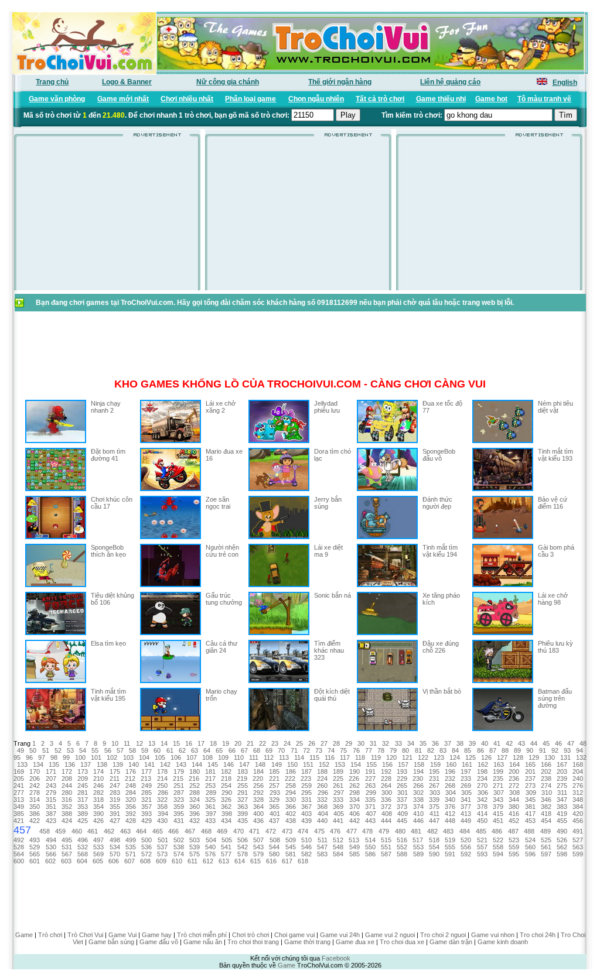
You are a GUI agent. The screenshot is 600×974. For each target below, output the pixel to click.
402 (290, 813)
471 (254, 831)
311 (562, 792)
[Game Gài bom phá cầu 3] (502, 584)
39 (472, 743)
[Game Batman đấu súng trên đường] (502, 728)
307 (498, 792)
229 (402, 778)
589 (418, 854)
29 (348, 743)
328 (258, 799)
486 (497, 831)
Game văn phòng (57, 99)
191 (370, 771)
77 (368, 750)
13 (151, 743)
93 (567, 750)
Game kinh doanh (503, 941)
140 (133, 764)
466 (173, 831)
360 (194, 806)
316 (67, 799)
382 (546, 806)
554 (434, 846)
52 (58, 750)
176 (130, 771)
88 (505, 750)
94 (579, 750)
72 (306, 750)
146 (228, 764)
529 (34, 846)
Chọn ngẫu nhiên (316, 99)
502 (178, 839)
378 (482, 806)
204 (577, 771)
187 (306, 771)
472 (270, 831)
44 (533, 743)
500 (146, 839)
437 (274, 820)
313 (18, 799)
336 (386, 799)
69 (268, 750)
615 (255, 861)
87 (492, 750)
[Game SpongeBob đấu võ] (387, 488)
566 (51, 854)
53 (70, 750)
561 (546, 846)
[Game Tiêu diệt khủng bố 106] (55, 632)
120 (391, 757)
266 (418, 785)
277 (18, 792)
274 (546, 785)
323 (178, 799)
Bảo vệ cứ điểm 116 (552, 503)
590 (434, 854)
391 (115, 813)
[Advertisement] (107, 216)
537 (162, 846)
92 (554, 750)
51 (45, 750)
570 (115, 854)
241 (18, 785)
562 (562, 846)
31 (373, 743)
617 (287, 861)
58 (132, 750)
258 (290, 785)
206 (34, 778)
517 (417, 839)
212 (130, 778)
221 (274, 778)
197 (466, 771)
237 (530, 778)
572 (146, 854)
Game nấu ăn (202, 941)
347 (562, 799)
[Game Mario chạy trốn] (170, 728)
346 (546, 799)
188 (322, 771)
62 (182, 750)
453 (530, 820)
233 (466, 778)
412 (450, 813)
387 (51, 813)
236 (514, 778)
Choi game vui (294, 934)
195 (434, 771)
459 (60, 831)
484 (464, 831)
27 (324, 743)
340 (450, 799)
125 (470, 757)
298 (354, 792)
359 (178, 806)
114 (299, 757)
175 (115, 771)
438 (290, 820)
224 (322, 778)
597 (546, 854)
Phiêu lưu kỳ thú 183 (555, 647)
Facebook (336, 958)
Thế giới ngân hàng (339, 82)
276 (577, 785)
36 (435, 743)
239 (562, 778)
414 (482, 813)
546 (306, 846)
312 (577, 792)
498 (115, 839)
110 (239, 757)
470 (238, 831)
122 (423, 757)
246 (98, 785)
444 (386, 820)
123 (439, 757)
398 (226, 813)
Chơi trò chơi (250, 934)
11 (127, 743)
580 (274, 854)
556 (466, 846)
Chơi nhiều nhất (187, 99)
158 (419, 764)
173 (82, 771)
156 (387, 764)
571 (130, 854)
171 (51, 771)
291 (242, 792)
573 (162, 854)
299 (371, 792)
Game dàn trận (450, 941)
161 (467, 764)
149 (276, 764)
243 (51, 785)
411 (434, 813)
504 (211, 839)
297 (338, 792)
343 (498, 799)
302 (418, 792)
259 (306, 785)
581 (290, 854)
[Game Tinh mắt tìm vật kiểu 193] (502, 488)
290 (226, 792)
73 (318, 750)
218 (226, 778)
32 (385, 743)
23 (274, 743)
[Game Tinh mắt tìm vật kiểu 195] (55, 728)
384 (577, 806)
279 (51, 792)
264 (386, 785)
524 (530, 839)
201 (530, 771)
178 (162, 771)
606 (113, 861)
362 (226, 806)
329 (274, 799)
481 (416, 831)
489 (545, 831)
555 (450, 846)
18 (213, 743)
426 (98, 820)
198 (482, 771)
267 (434, 785)
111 (253, 757)
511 (323, 839)
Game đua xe (355, 941)
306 (483, 792)
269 (466, 785)
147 (244, 764)
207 (51, 778)
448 (450, 820)
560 (530, 846)
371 (370, 806)
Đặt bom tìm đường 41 (108, 455)
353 (82, 806)
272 (514, 785)
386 (34, 813)
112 (269, 757)
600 (18, 861)
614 (239, 861)
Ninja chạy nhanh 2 (106, 407)
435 (242, 820)
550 (370, 846)
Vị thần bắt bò (441, 691)
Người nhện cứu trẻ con (222, 551)
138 (102, 764)
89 (517, 750)
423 (51, 820)
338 (418, 799)
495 (67, 839)
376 (450, 806)
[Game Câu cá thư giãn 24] (170, 680)
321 (146, 799)
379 (498, 806)
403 (306, 813)
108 (207, 757)
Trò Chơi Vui (85, 934)
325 (210, 799)
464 (141, 831)
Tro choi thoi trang (253, 941)
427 (115, 820)
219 (242, 778)
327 (242, 799)
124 (454, 757)
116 (330, 757)
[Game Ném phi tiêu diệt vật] (502, 440)
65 (219, 750)
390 (98, 813)
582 (306, 854)
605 (98, 861)
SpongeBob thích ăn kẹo (108, 551)
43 (521, 743)
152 (324, 764)
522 (498, 839)
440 (322, 820)
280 (67, 792)
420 (577, 813)
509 (290, 839)
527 (577, 839)
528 (18, 846)
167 (562, 764)
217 (210, 778)
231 (434, 778)
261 (338, 785)
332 (322, 799)
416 (514, 813)
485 (481, 831)
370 (354, 806)
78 (380, 750)
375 (434, 806)
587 (386, 854)
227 (370, 778)
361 (210, 806)
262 (354, 785)
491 (577, 831)
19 (225, 743)
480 (400, 831)
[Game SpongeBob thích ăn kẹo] (55, 584)
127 (502, 757)
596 (530, 854)
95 (17, 757)
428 (130, 820)
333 (338, 799)
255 (242, 785)
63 (194, 750)
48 (583, 743)
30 (360, 743)
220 (258, 778)
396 (194, 813)
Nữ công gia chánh (227, 82)
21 (250, 743)
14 (164, 743)
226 (354, 778)
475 (319, 831)
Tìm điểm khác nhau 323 (329, 650)
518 (434, 839)
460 (76, 831)
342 (482, 799)
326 (226, 799)
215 (178, 778)
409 (402, 813)
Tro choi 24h (537, 934)
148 (260, 764)
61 (169, 750)
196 (450, 771)
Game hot (491, 99)
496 (82, 839)
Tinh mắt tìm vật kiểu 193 (555, 455)
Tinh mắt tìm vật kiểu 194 (440, 551)
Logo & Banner (127, 82)
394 (163, 813)
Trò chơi (50, 934)
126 (486, 757)
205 (18, 778)
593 (482, 854)
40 (484, 743)
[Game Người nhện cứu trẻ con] (170, 584)
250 (162, 785)
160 (451, 764)
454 (546, 820)
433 (210, 820)
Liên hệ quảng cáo (450, 82)
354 (98, 806)
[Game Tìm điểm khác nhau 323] (278, 680)
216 (194, 778)
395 (178, 813)
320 (130, 799)
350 (34, 806)
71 (294, 750)
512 (338, 839)
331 (306, 799)
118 (360, 757)
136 (69, 764)
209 (82, 778)
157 (403, 764)
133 (22, 764)
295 (306, 792)
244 (67, 785)
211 (115, 778)
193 (402, 771)
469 (222, 831)
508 (275, 839)
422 (34, 820)
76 (356, 750)
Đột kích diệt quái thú (332, 695)
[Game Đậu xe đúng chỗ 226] (387, 680)
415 (498, 813)
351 (51, 806)
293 (275, 792)
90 (529, 750)
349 (18, 806)
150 (292, 764)
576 (210, 854)
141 (149, 764)
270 (482, 785)
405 (338, 813)
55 (94, 750)
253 (210, 785)
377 (466, 806)
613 (224, 861)
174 (98, 771)
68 (256, 750)
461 (92, 831)
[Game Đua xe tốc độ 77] (387, 440)
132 (581, 757)
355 (115, 806)
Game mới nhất (123, 99)
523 (514, 839)
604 (82, 861)
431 (178, 820)
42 (509, 743)
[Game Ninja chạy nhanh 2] (55, 440)
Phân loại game (250, 99)
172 (67, 771)
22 (262, 743)
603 (66, 861)
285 (146, 792)
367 (306, 806)
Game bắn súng (111, 941)
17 (200, 743)
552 (402, 846)
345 (530, 799)
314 (34, 799)
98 (53, 757)
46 (558, 743)
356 (130, 806)
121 (407, 757)
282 (98, 792)
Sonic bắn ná (332, 595)
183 (242, 771)
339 (434, 799)
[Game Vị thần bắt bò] (387, 728)
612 (208, 861)
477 (351, 831)
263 (370, 785)
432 (194, 820)
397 (211, 813)
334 (354, 799)
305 (466, 792)
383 (562, 806)
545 (290, 846)
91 (542, 750)
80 (405, 750)
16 (188, 743)
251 (178, 785)
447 (434, 820)
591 (450, 854)
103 (128, 757)
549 (354, 846)
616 (271, 861)
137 (85, 764)
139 (117, 764)
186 (290, 771)
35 (423, 743)
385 (18, 813)
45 (546, 743)
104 (144, 757)
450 (482, 820)
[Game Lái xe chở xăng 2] (170, 440)
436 (258, 820)
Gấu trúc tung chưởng (224, 599)
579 (258, 854)
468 (206, 831)
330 (290, 799)
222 (290, 778)
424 (67, 820)
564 (18, 854)
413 (466, 813)
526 (562, 839)
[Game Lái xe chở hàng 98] (502, 632)
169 (18, 771)
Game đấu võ (158, 941)
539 (194, 846)
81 (418, 750)
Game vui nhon (492, 934)
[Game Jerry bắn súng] (278, 536)
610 (177, 861)
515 (386, 839)
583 (322, 854)
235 (498, 778)
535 (130, 846)
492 (18, 839)
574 (178, 854)
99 (66, 757)
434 (226, 820)
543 (258, 846)
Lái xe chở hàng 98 (553, 599)
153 (340, 764)
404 (323, 813)
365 (274, 806)
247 (115, 785)
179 (178, 771)
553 (418, 846)
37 (447, 743)
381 (530, 806)
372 (386, 806)
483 (448, 831)
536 (146, 846)
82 (430, 750)
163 (498, 764)
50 (32, 750)
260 (322, 785)
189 (338, 771)
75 (343, 750)
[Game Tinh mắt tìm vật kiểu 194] (387, 584)
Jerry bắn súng (328, 503)
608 (145, 861)
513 (354, 839)
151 (308, 764)
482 (432, 831)
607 (129, 861)
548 (338, 846)
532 (82, 846)
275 (562, 785)
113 (284, 757)
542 (242, 846)
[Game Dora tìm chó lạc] (278, 488)
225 (338, 778)
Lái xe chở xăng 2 (221, 407)
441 (338, 820)
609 (161, 861)
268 (450, 785)
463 (125, 831)
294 (290, 792)
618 (303, 861)
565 (34, 854)
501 (163, 839)
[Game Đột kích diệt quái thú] (278, 728)
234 (482, 778)
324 (194, 799)
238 (546, 778)
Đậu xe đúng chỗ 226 (440, 647)
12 (139, 743)
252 (194, 785)
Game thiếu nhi (441, 99)
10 (114, 743)
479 (384, 831)
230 (417, 778)
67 (244, 750)
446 (418, 820)
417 (530, 813)
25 (299, 743)
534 (115, 846)
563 (577, 846)
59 (144, 750)
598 (562, 854)
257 (274, 785)
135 (54, 764)
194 (418, 771)
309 (531, 792)
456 (577, 820)
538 (178, 846)
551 (386, 846)
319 (115, 799)
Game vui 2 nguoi (390, 934)
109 (223, 757)
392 (130, 813)
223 (306, 778)
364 (258, 806)
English (565, 82)
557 (482, 846)
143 (181, 764)
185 (274, 771)
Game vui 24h (340, 934)
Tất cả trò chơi (380, 99)
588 (402, 854)
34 (410, 743)
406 (354, 813)
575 (194, 854)
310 (546, 792)
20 (237, 743)
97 (41, 757)
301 (402, 792)
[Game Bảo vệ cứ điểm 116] (502, 536)
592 (466, 854)
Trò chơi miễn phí (202, 934)
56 (107, 750)
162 (483, 764)
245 (82, 785)
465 (157, 831)
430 (162, 820)
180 (194, 771)
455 (562, 820)
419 (562, 813)
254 (226, 785)
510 (306, 839)
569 (98, 854)
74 (331, 750)
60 (157, 750)
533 (98, 846)
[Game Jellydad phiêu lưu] (278, 440)
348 (577, 799)
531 (67, 846)
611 (192, 861)
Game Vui (122, 934)
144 (197, 764)
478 (367, 831)
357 (146, 806)
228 (386, 778)
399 (242, 813)
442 (354, 820)
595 (514, 854)
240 (577, 778)
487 (513, 831)
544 (274, 846)
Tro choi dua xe (402, 941)
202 (546, 771)
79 (393, 750)
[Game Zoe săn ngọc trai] (170, 536)
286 (163, 792)
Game (24, 934)
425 (82, 820)
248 (130, 785)
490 (562, 831)
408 (386, 813)
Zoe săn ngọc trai (218, 503)
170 (34, 771)
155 (371, 764)
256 (258, 785)
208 (67, 778)
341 (466, 799)
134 (38, 764)
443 (370, 820)
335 (370, 799)
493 (34, 839)
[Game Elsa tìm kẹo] (55, 680)
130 (549, 757)
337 (402, 799)
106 (176, 757)
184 (258, 771)
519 (450, 839)
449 (466, 820)
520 (466, 839)
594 (498, 854)
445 (402, 820)
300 (386, 792)
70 (281, 750)
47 (570, 743)
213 (146, 778)
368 (322, 806)
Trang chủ (52, 82)
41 (496, 743)
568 (82, 854)
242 (34, 785)
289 (211, 792)
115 (314, 757)
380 (514, 806)
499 (130, 839)
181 (210, 771)
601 (34, 861)
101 (96, 757)
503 (194, 839)
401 (275, 813)
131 (565, 757)
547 (322, 846)
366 (290, 806)
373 (402, 806)
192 (386, 771)
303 (434, 792)
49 (20, 750)
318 (98, 799)
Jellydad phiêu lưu (327, 407)
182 (226, 771)
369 (338, 806)
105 (160, 757)
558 (498, 846)
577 (226, 854)
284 (130, 792)
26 (311, 743)
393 (146, 813)
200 (514, 771)
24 (287, 743)
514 (370, 839)
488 (529, 831)
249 (146, 785)
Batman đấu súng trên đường (555, 698)
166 (546, 764)
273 (530, 785)
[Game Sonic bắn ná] (278, 632)
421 (18, 820)
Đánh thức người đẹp (437, 503)
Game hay (157, 934)
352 (67, 806)
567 (67, 854)
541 (226, 846)
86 (480, 750)
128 (518, 757)
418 (546, 813)
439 (306, 820)
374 (418, 806)
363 (242, 806)
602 (50, 861)
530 (51, 846)
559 (514, 846)
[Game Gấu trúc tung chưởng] (170, 632)
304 (450, 792)
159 (435, 764)
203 (562, 771)
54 (82, 750)
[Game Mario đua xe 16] (170, 488)
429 (146, 820)
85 (467, 750)
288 (194, 792)
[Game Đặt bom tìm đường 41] (55, 488)
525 (546, 839)
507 (258, 839)
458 (44, 831)
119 (376, 757)
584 (338, 854)
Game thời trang (307, 941)
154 (355, 764)
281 (82, 792)
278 (34, 792)
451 (498, 820)
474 (303, 831)
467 (190, 831)
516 (402, 839)
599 (577, 854)
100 (80, 757)
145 (212, 764)
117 (345, 757)
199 (498, 771)
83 (442, 750)
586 (370, 854)
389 (82, 813)
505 (226, 839)
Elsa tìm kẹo (108, 643)
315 (51, 799)
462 (109, 831)
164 (514, 764)
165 (530, 764)
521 (482, 839)
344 (514, 799)
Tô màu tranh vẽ (544, 99)
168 (577, 764)
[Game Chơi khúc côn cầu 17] (55, 536)
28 (336, 743)
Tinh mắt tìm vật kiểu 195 (108, 695)
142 (165, 764)
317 (82, 799)
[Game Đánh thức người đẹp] (387, 536)
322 (162, 799)
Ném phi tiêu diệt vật (555, 407)
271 (498, 785)
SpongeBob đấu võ (438, 455)
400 (258, 813)
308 (514, 792)
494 (51, 839)
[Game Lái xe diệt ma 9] (278, 584)
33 (398, 743)
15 (176, 743)
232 (450, 778)
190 (354, 771)
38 (459, 743)
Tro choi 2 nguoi (443, 934)
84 (455, 750)
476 (335, 831)
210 (98, 778)
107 (191, 757)
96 (29, 757)
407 (371, 813)
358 (162, 806)
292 (258, 792)
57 (120, 750)
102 (112, 757)
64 (206, 750)
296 (323, 792)
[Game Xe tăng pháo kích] (387, 632)
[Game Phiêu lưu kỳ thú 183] (502, 680)
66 (232, 750)
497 (98, 839)
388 (67, 813)
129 (534, 757)
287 (178, 792)
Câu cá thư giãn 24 (221, 647)
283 (115, 792)
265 (402, 785)
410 (418, 813)
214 (162, 778)
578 (242, 854)
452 (514, 820)
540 (210, 846)
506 (242, 839)
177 (146, 771)
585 (354, 854)
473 (287, 831)
